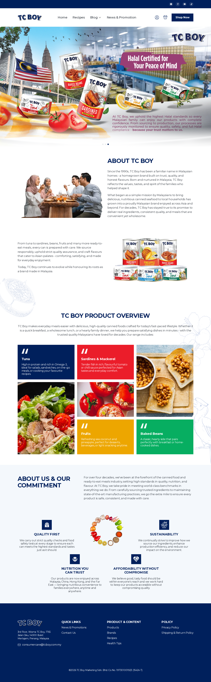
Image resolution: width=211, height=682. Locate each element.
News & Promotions (73, 627)
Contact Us (68, 632)
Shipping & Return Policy (177, 632)
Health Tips (114, 643)
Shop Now (182, 17)
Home (62, 17)
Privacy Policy (170, 627)
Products (113, 627)
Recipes (79, 17)
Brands (111, 632)
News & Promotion (121, 17)
